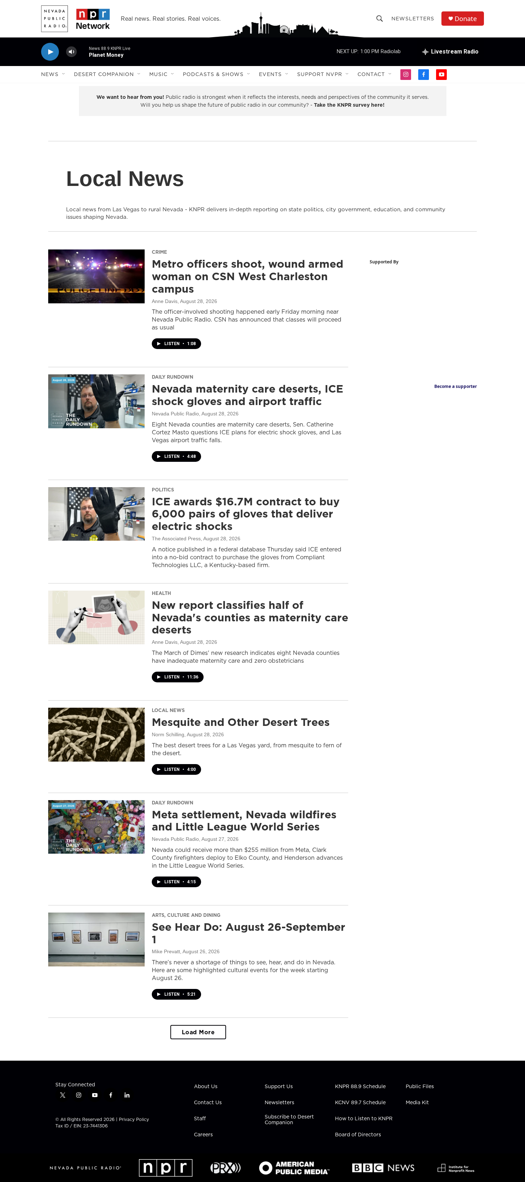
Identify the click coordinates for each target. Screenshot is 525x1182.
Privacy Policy (134, 1119)
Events (270, 74)
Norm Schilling (168, 734)
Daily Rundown (172, 377)
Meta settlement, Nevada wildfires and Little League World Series (244, 820)
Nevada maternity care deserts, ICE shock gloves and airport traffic (247, 395)
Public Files (420, 1087)
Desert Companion (104, 74)
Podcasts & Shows (213, 74)
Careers (203, 1135)
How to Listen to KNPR (363, 1119)
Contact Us (208, 1103)
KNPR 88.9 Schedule (360, 1087)
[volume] (71, 52)
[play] (50, 52)
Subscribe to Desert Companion (289, 1120)
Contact (371, 74)
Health (161, 593)
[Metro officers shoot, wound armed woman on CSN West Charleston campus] (96, 276)
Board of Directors (358, 1135)
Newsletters (412, 18)
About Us (206, 1087)
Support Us (279, 1087)
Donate (466, 18)
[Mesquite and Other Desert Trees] (96, 734)
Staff (200, 1119)
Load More (198, 1032)
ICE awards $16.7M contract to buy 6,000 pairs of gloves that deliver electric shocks (246, 514)
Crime (159, 252)
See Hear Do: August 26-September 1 (248, 933)
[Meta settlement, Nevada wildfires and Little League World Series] (96, 827)
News (50, 74)
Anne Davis (165, 301)
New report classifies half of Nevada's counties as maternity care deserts (250, 617)
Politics (163, 489)
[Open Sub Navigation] (64, 74)
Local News (168, 710)
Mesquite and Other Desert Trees (241, 721)
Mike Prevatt (166, 951)
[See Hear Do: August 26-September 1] (96, 939)
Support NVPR (319, 74)
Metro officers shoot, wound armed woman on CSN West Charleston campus (247, 276)
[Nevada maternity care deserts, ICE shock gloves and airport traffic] (96, 401)
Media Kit (417, 1103)
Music (158, 74)
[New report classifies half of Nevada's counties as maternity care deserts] (96, 617)
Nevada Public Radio (175, 413)
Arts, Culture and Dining (186, 915)
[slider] (83, 51)
